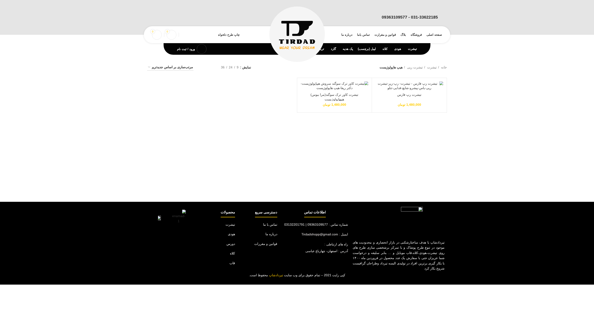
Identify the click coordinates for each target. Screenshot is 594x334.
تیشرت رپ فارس (409, 94)
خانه (443, 67)
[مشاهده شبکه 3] (210, 67)
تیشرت (431, 67)
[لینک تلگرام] (155, 17)
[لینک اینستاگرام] (162, 17)
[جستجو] (182, 34)
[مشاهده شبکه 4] (202, 67)
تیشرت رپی (414, 67)
